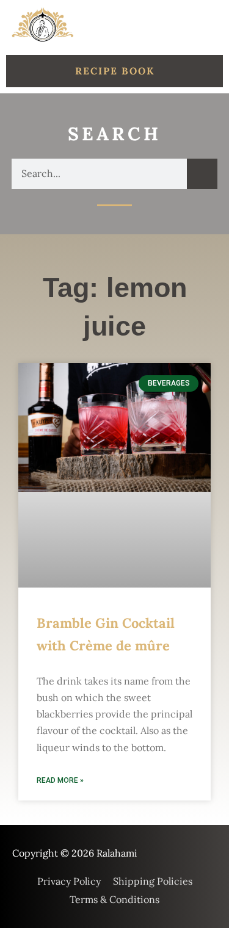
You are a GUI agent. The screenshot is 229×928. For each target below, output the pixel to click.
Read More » (60, 780)
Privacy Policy (69, 881)
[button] (208, 25)
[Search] (202, 174)
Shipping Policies (152, 881)
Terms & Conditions (114, 899)
